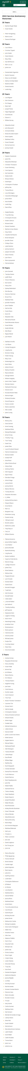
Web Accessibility (21, 1062)
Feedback (12, 1062)
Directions (12, 1057)
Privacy (19, 1059)
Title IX (19, 1057)
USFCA (4, 1057)
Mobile (4, 1059)
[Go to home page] (14, 1067)
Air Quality (12, 1059)
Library (4, 1062)
